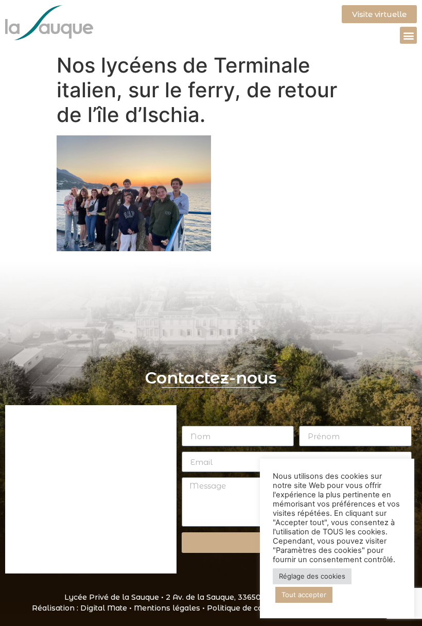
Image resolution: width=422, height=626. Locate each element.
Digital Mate (103, 608)
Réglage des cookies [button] (312, 576)
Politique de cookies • (248, 608)
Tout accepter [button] (304, 594)
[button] (408, 35)
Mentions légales (167, 608)
